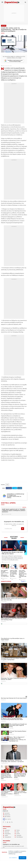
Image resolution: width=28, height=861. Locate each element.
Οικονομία (7, 830)
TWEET (15, 488)
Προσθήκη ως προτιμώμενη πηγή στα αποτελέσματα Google (15, 61)
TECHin (18, 830)
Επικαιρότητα (8, 837)
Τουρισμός (18, 835)
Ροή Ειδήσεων (19, 837)
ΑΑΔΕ (7, 484)
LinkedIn (10, 822)
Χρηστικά (4, 25)
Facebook (4, 822)
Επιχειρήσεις (8, 833)
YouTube (8, 822)
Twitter (6, 822)
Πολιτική (7, 832)
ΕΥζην (17, 832)
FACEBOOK (9, 488)
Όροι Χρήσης (7, 816)
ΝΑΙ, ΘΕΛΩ (22, 857)
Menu (2, 2)
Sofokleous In (12, 2)
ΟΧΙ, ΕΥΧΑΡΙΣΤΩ (13, 857)
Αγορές (6, 835)
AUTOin (18, 833)
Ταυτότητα (6, 813)
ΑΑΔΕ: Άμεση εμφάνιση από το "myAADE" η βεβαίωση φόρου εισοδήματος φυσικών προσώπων (13, 510)
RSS (12, 822)
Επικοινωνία (7, 814)
